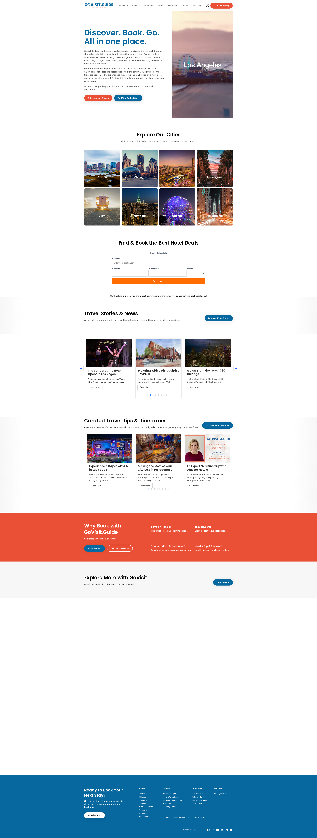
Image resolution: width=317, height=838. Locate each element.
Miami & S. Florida (146, 807)
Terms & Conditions (181, 817)
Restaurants (173, 5)
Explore (122, 5)
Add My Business (220, 794)
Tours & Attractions (170, 797)
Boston (142, 794)
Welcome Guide (198, 797)
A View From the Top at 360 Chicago (206, 372)
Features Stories (198, 794)
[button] (150, 395)
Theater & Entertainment (172, 800)
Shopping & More (170, 807)
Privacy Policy (198, 817)
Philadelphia (144, 817)
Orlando (142, 813)
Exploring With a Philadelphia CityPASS (158, 372)
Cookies (166, 817)
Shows (185, 5)
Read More (95, 387)
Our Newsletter (198, 804)
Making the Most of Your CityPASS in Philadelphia (155, 468)
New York (143, 810)
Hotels (160, 5)
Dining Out (167, 804)
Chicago (142, 797)
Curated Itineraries (199, 800)
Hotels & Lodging (169, 794)
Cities (134, 5)
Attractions (149, 5)
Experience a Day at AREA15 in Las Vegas (108, 468)
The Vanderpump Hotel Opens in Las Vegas (104, 372)
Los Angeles (144, 804)
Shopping (197, 5)
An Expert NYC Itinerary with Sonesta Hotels (206, 468)
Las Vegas (143, 800)
